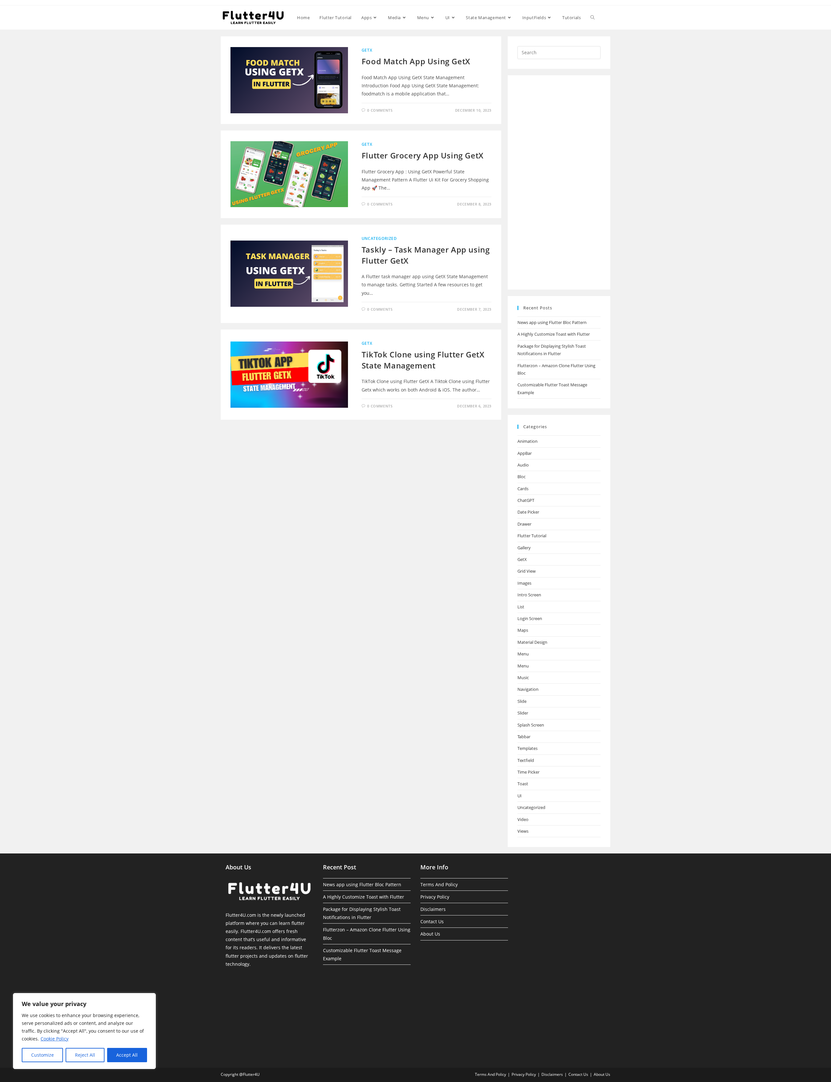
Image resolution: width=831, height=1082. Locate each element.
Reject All (85, 1055)
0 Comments (379, 110)
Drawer (524, 524)
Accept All (127, 1055)
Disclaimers (433, 909)
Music (523, 677)
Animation (527, 441)
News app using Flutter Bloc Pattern (552, 322)
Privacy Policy (434, 897)
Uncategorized (379, 238)
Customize (42, 1055)
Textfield (525, 760)
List (520, 607)
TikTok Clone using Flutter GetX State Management (423, 360)
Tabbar (523, 737)
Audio (523, 465)
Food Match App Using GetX (416, 61)
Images (524, 583)
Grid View (526, 571)
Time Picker (528, 772)
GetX (367, 50)
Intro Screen (529, 595)
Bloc (521, 476)
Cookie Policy (54, 1039)
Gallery (524, 548)
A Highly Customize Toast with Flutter (553, 334)
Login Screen (529, 618)
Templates (527, 748)
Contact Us (432, 921)
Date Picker (528, 512)
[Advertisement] (559, 182)
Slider (522, 713)
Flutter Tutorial (531, 536)
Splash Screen (530, 725)
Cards (522, 488)
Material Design (532, 642)
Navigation (528, 689)
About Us (430, 934)
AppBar (524, 453)
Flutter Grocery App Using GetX (423, 155)
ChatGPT (525, 500)
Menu (523, 654)
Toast (522, 784)
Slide (522, 701)
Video (522, 819)
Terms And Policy (439, 884)
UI (519, 796)
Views (522, 831)
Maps (522, 630)
